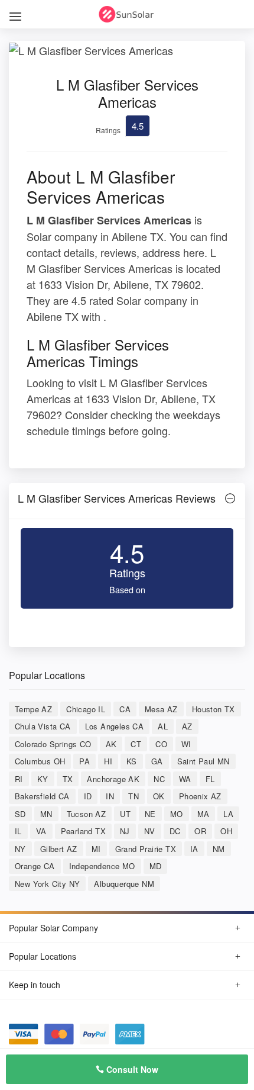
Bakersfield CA (42, 796)
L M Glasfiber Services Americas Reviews (117, 498)
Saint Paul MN (203, 761)
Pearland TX (83, 831)
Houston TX (213, 709)
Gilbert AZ (58, 848)
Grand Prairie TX (145, 848)
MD (155, 866)
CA (125, 709)
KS (131, 761)
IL (18, 831)
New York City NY (47, 883)
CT (136, 744)
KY (42, 778)
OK (159, 796)
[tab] (127, 501)
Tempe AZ (33, 709)
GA (157, 761)
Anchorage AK (113, 778)
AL (163, 726)
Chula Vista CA (43, 726)
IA (194, 848)
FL (210, 778)
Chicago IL (85, 709)
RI (19, 778)
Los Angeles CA (114, 726)
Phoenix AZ (200, 796)
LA (228, 813)
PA (84, 761)
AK (111, 744)
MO (176, 813)
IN (110, 796)
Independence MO (102, 866)
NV (149, 831)
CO (161, 744)
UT (125, 813)
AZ (187, 726)
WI (186, 744)
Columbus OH (40, 761)
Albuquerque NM (124, 883)
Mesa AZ (161, 709)
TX (68, 778)
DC (175, 831)
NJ (125, 831)
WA (185, 778)
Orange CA (35, 866)
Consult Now (131, 1069)
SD (20, 813)
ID (88, 796)
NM (219, 848)
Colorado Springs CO (53, 744)
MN (46, 813)
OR (200, 831)
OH (226, 831)
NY (20, 848)
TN (133, 796)
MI (96, 848)
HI (108, 761)
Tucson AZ (86, 813)
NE (150, 813)
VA (41, 831)
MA (203, 813)
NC (159, 778)
